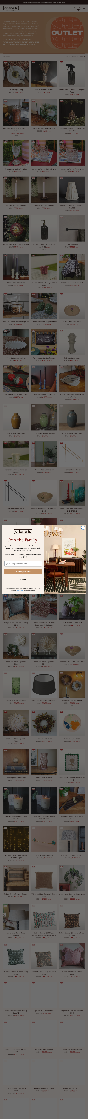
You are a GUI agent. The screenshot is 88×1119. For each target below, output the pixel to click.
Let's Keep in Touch (23, 571)
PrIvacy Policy (20, 590)
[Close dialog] (83, 527)
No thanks (23, 579)
